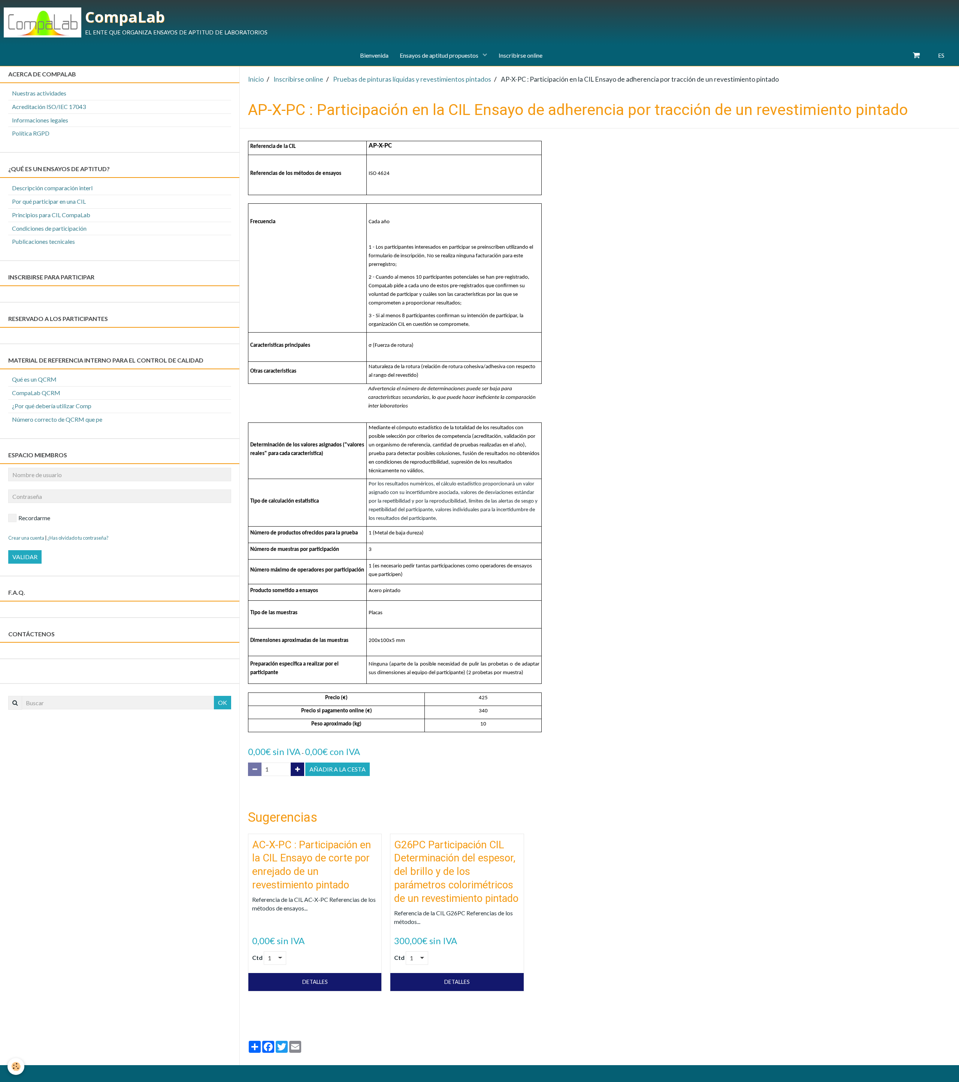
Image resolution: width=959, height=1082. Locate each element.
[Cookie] (15, 1066)
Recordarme (34, 517)
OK (222, 702)
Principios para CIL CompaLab (51, 214)
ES (941, 55)
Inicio (256, 79)
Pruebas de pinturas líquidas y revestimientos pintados (412, 79)
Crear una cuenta (26, 538)
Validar (24, 556)
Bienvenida (374, 55)
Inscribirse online (520, 55)
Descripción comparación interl (52, 187)
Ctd (257, 957)
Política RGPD (30, 133)
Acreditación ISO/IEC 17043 (49, 106)
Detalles (315, 982)
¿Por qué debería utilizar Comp (51, 405)
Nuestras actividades (39, 93)
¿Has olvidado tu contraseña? (78, 538)
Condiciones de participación (49, 228)
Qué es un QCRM (34, 379)
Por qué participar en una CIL (49, 201)
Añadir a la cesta (337, 769)
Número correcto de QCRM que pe (57, 419)
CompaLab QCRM (36, 392)
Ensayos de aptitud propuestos (440, 55)
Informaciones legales (40, 120)
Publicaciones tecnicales (43, 241)
